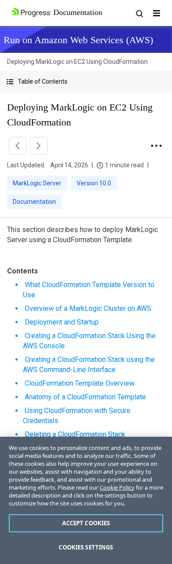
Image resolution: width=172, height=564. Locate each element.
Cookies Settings (86, 547)
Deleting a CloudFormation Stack (75, 434)
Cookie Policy (117, 487)
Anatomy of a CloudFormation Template (85, 397)
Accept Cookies (86, 523)
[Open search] (139, 13)
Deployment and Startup (62, 322)
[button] (86, 81)
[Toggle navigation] (156, 13)
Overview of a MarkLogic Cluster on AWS (88, 308)
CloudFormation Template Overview (80, 383)
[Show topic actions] (156, 146)
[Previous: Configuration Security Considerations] (18, 146)
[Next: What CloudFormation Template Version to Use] (39, 146)
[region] (86, 500)
